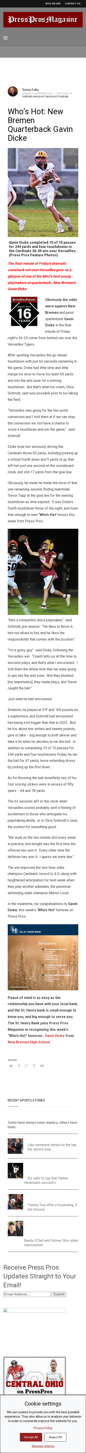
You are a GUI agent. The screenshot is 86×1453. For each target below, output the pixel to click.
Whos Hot (39, 96)
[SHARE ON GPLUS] (26, 1066)
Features (27, 96)
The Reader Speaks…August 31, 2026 (53, 1139)
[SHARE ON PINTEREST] (34, 1066)
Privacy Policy (43, 1428)
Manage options (43, 1446)
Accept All (31, 1437)
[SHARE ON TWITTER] (11, 1066)
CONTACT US (72, 3)
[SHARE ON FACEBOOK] (18, 1066)
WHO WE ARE (52, 3)
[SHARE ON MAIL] (42, 1066)
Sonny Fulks (30, 89)
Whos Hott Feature (57, 96)
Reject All (55, 1437)
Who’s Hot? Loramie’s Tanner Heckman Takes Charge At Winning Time (52, 1168)
